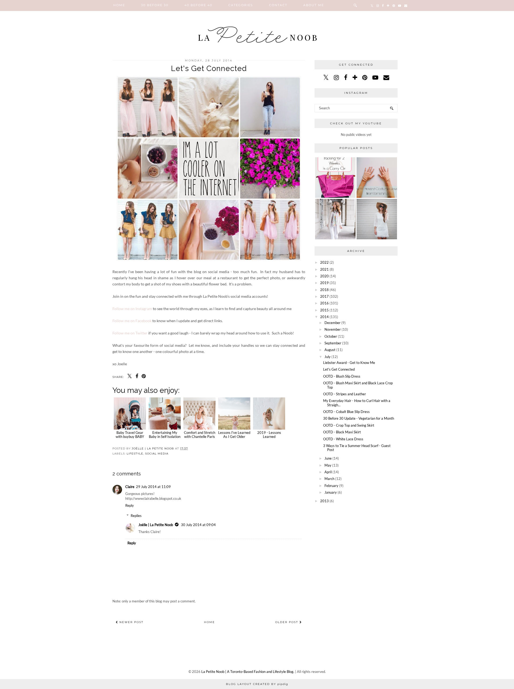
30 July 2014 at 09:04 (198, 525)
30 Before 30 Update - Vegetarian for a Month (358, 418)
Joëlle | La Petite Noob (155, 525)
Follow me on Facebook (132, 320)
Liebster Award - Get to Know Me (349, 362)
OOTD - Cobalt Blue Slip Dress (346, 411)
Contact (278, 5)
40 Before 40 (198, 5)
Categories (240, 5)
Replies (136, 515)
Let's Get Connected (339, 369)
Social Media (156, 453)
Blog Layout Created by (257, 684)
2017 (324, 296)
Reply (129, 505)
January (330, 492)
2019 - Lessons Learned (269, 434)
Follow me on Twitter (130, 333)
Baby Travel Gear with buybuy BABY (130, 434)
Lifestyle (135, 453)
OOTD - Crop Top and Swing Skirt (348, 425)
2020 (324, 276)
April (328, 472)
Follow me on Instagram (132, 308)
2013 (324, 501)
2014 (324, 317)
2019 (324, 283)
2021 (324, 269)
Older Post (287, 622)
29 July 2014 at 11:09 (153, 487)
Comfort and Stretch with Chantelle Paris (199, 434)
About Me (313, 5)
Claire (129, 487)
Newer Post (130, 622)
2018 (324, 290)
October (330, 336)
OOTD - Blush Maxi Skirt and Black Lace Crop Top (358, 385)
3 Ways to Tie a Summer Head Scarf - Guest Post (357, 448)
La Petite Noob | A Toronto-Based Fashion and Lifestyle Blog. (247, 671)
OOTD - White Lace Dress (343, 439)
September (332, 343)
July (327, 357)
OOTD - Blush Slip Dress (341, 376)
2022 (324, 262)
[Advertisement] (356, 544)
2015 (324, 310)
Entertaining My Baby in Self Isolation (164, 434)
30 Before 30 (154, 5)
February (331, 485)
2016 (324, 303)
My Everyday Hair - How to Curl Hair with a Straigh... (356, 402)
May (327, 465)
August (329, 350)
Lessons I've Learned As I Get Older (234, 434)
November (332, 329)
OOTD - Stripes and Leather (344, 394)
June (328, 458)
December (332, 323)
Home (119, 5)
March (329, 478)
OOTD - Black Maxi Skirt (342, 432)
